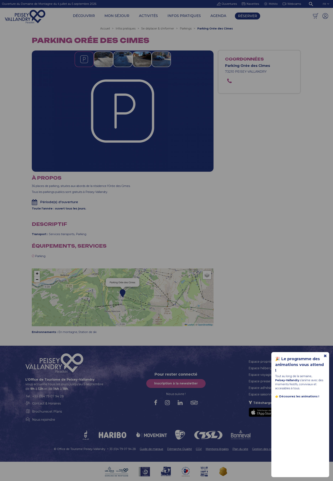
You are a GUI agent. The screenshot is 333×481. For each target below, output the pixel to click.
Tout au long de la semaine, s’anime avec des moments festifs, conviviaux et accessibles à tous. (299, 386)
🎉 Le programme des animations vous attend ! (299, 365)
